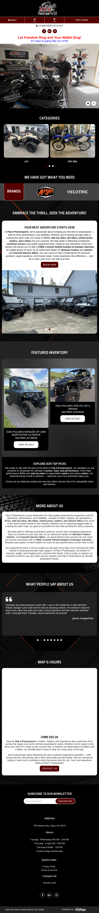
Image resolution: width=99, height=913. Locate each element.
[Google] (49, 31)
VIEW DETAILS (26, 418)
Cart (54, 21)
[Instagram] (55, 31)
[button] (46, 166)
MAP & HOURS (82, 20)
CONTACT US (49, 768)
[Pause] (88, 103)
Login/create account (50, 26)
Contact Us (49, 876)
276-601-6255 (49, 882)
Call (34, 21)
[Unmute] (94, 103)
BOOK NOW (49, 264)
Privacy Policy (49, 866)
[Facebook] (44, 31)
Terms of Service (49, 870)
